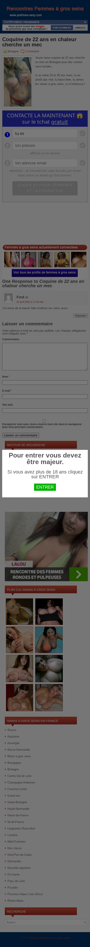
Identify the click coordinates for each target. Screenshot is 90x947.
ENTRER (45, 487)
